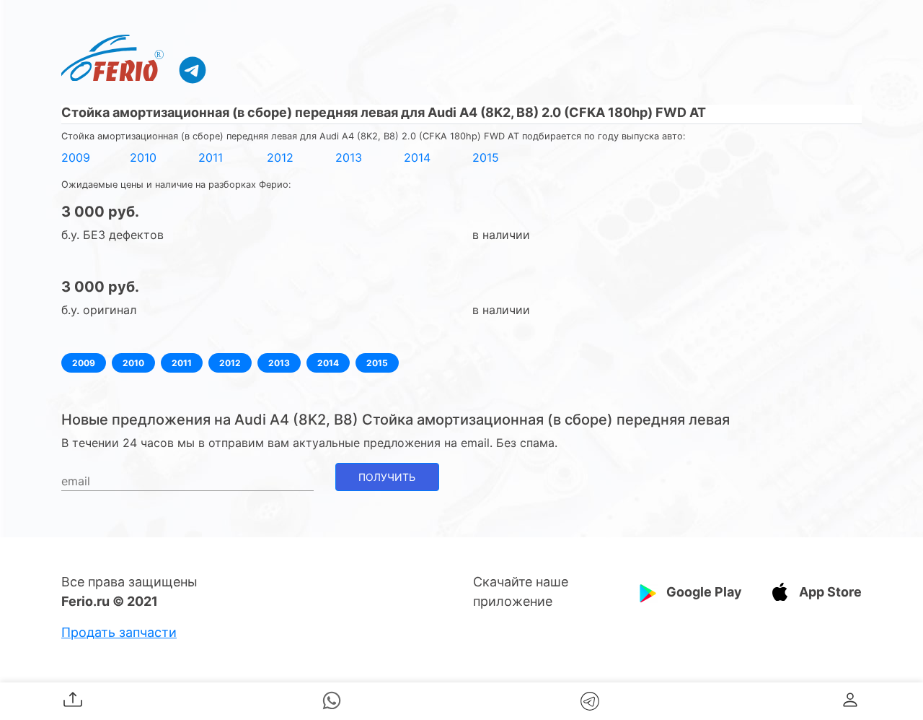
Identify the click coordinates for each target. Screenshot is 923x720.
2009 (75, 157)
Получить (386, 477)
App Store (830, 591)
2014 (417, 157)
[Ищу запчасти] (192, 69)
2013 (348, 157)
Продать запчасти (119, 632)
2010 (143, 157)
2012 (280, 157)
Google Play (704, 591)
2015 (485, 157)
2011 (210, 157)
